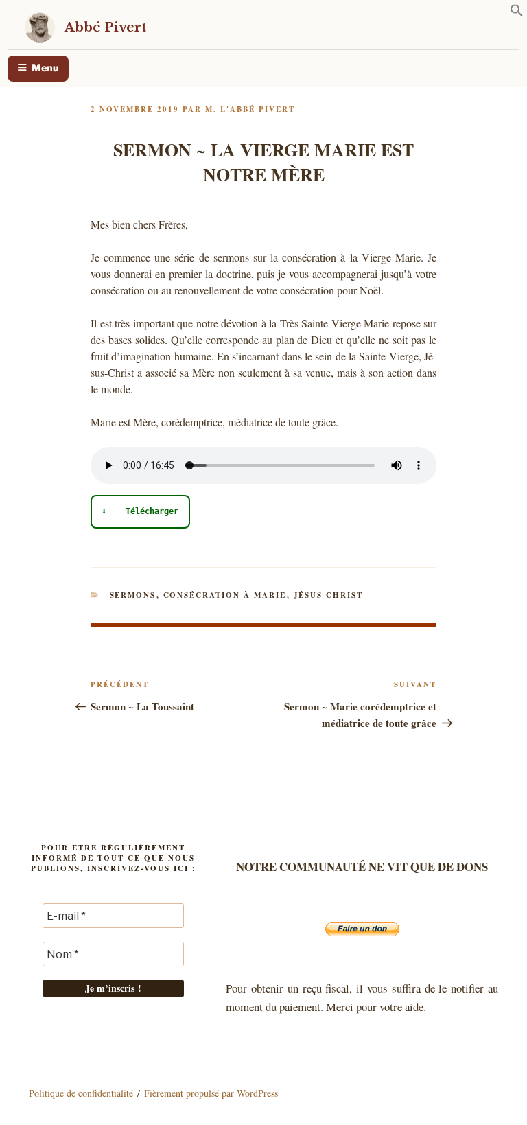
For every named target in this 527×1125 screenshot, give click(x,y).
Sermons (133, 595)
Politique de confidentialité (81, 1093)
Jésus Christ (329, 595)
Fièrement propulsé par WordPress (211, 1093)
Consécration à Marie (225, 595)
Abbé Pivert (105, 27)
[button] (517, 12)
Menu (45, 68)
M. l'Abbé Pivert (250, 109)
